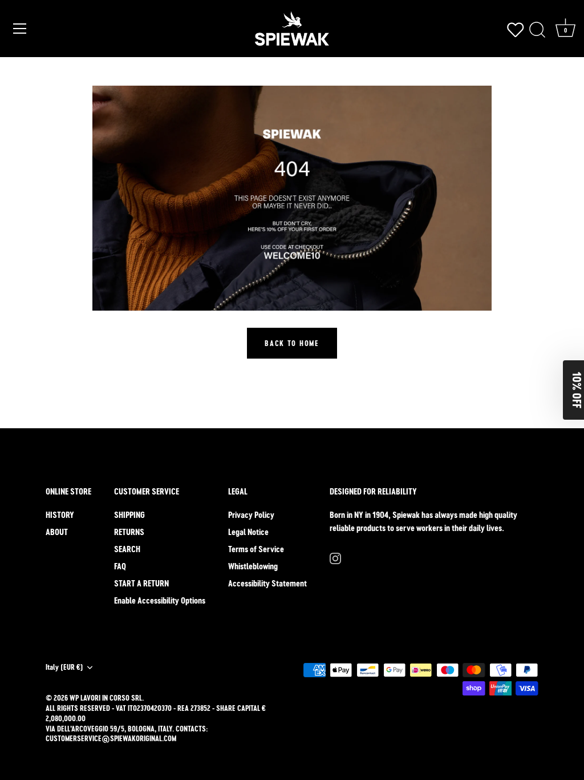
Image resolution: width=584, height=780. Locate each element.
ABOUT (57, 532)
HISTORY (60, 515)
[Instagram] (335, 558)
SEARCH (127, 549)
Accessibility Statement (267, 583)
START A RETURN (141, 583)
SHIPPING (129, 515)
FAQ (120, 566)
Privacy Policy (251, 515)
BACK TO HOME (292, 343)
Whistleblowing (253, 566)
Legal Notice (248, 532)
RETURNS (129, 532)
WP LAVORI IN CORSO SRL (106, 698)
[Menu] (20, 28)
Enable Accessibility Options (159, 600)
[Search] (537, 30)
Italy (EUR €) (64, 667)
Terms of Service (256, 549)
